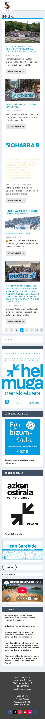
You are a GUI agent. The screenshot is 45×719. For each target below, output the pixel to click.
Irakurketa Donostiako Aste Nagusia (21, 626)
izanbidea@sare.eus (22, 689)
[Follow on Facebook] (10, 712)
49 (37, 330)
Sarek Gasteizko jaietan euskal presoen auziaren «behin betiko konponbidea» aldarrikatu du (19, 634)
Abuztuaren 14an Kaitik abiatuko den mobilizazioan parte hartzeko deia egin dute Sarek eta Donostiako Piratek (22, 659)
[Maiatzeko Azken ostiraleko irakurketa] (22, 90)
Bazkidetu (9, 567)
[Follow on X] (15, 712)
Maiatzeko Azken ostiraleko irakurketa (22, 105)
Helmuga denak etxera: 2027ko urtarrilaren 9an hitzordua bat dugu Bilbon (21, 49)
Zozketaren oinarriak (22, 705)
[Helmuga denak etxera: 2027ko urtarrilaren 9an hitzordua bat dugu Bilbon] (22, 32)
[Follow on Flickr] (30, 712)
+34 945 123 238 (23, 686)
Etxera (18, 55)
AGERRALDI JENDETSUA (18, 233)
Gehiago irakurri (16, 71)
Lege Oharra (22, 696)
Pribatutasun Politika (22, 702)
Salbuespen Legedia (24, 184)
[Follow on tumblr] (35, 712)
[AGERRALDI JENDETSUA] (22, 219)
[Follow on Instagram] (20, 712)
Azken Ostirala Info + (14, 534)
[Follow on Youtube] (25, 712)
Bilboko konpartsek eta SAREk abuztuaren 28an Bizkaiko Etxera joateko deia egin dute (20, 617)
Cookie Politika (22, 699)
